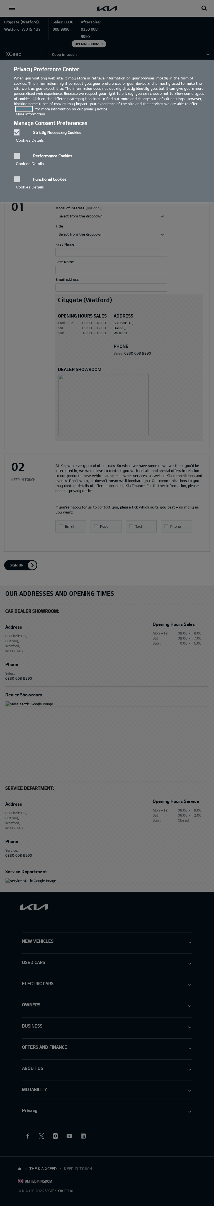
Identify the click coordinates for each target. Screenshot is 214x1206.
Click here (24, 109)
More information (30, 114)
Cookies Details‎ (30, 140)
